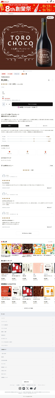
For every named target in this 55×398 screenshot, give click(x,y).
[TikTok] (35, 388)
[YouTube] (31, 388)
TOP (2, 13)
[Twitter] (27, 388)
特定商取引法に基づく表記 (31, 385)
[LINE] (24, 388)
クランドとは (12, 385)
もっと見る (50, 241)
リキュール (5, 13)
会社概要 (17, 385)
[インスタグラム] (20, 388)
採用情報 (23, 385)
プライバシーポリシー (41, 385)
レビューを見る (20, 84)
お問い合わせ (26, 381)
